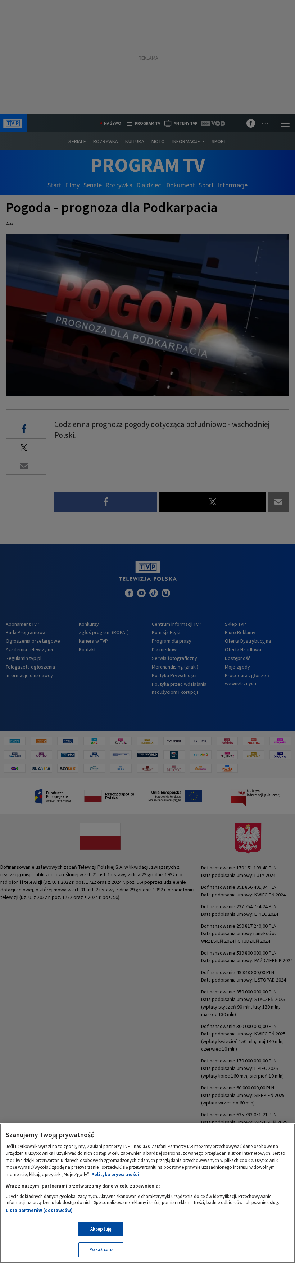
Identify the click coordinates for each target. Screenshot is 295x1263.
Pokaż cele (100, 1249)
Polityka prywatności (115, 1174)
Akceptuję (101, 1229)
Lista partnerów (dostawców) (39, 1210)
